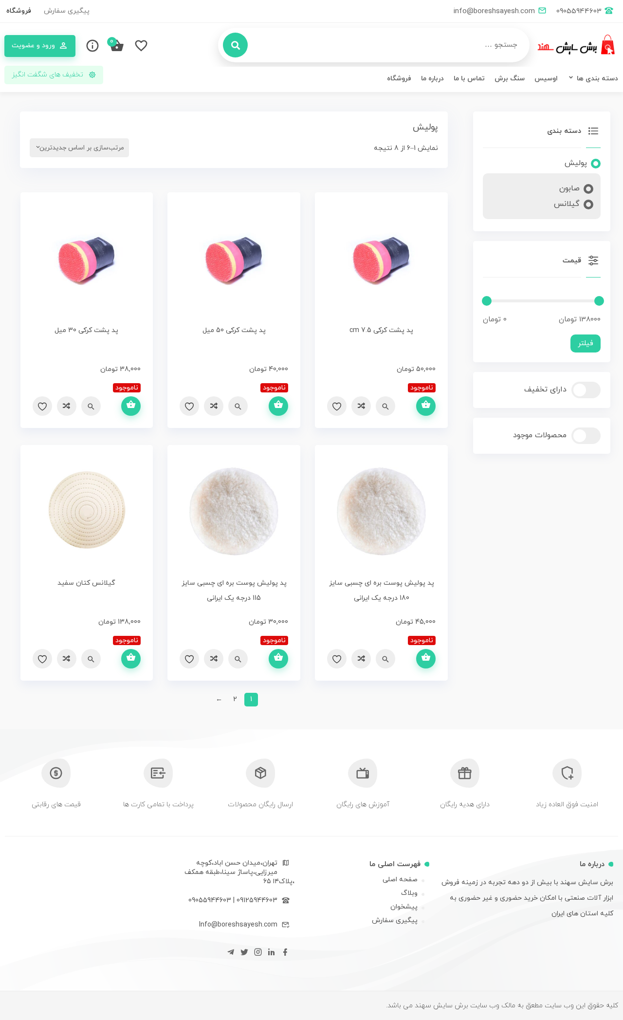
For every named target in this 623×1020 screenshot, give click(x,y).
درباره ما (432, 78)
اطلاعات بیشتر (426, 406)
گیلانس (567, 204)
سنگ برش (510, 78)
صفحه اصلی (400, 879)
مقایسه (361, 406)
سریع (385, 406)
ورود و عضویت (33, 45)
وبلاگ (409, 893)
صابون (569, 188)
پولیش (576, 163)
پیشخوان (404, 906)
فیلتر (585, 343)
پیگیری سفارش (67, 11)
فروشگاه (18, 11)
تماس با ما (469, 78)
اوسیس (546, 78)
